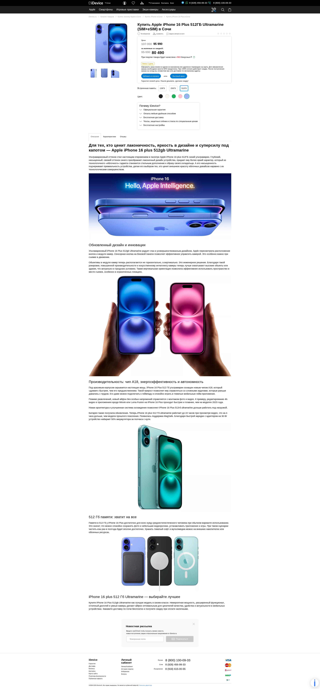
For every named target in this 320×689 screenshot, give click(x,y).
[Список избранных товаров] (133, 3)
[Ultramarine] (187, 96)
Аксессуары (169, 9)
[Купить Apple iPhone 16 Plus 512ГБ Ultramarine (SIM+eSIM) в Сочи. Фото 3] (104, 73)
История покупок (127, 669)
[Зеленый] (174, 96)
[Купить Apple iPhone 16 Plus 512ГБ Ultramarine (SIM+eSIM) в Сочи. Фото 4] (115, 73)
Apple (92, 9)
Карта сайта (93, 674)
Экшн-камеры (150, 9)
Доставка (92, 666)
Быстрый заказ (179, 76)
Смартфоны (106, 9)
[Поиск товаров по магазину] (222, 9)
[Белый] (167, 96)
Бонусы (124, 674)
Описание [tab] (95, 137)
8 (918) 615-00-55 (175, 669)
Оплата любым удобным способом (160, 113)
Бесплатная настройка (154, 125)
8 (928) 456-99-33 (198, 3)
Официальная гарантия (155, 110)
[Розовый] (180, 96)
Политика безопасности (97, 676)
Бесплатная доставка (154, 117)
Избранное (125, 671)
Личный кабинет (127, 666)
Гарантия (92, 664)
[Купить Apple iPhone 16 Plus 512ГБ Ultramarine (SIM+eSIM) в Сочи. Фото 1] (111, 43)
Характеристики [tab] (109, 137)
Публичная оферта (95, 679)
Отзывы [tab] (123, 137)
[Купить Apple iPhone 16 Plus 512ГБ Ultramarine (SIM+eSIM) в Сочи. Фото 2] (93, 73)
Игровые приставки (127, 9)
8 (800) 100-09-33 (222, 3)
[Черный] (161, 96)
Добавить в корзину (151, 76)
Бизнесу (92, 669)
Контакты (165, 3)
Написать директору (145, 685)
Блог (172, 3)
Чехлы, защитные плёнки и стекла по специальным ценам (171, 121)
